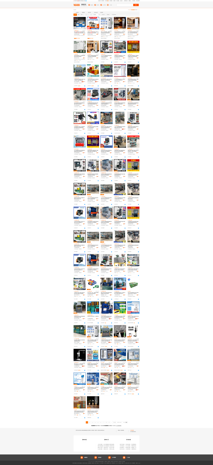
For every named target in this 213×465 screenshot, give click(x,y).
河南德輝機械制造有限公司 (77, 176)
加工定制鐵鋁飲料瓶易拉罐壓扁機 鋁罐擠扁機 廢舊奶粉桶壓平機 (79, 151)
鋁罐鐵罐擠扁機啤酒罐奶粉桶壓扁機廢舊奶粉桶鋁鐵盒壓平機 (79, 175)
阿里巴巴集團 (74, 463)
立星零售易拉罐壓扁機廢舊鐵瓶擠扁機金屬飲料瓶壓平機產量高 (106, 175)
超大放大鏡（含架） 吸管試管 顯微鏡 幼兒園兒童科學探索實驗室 (93, 293)
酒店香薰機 (106, 35)
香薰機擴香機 (83, 59)
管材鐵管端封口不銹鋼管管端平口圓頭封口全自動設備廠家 (79, 32)
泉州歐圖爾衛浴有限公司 (104, 389)
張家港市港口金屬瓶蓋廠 (107, 447)
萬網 (122, 463)
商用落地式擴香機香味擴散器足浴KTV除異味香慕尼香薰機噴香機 (93, 56)
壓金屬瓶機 (122, 430)
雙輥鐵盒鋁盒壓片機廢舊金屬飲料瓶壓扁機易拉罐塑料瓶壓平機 (133, 127)
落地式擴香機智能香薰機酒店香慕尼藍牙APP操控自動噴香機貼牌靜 (133, 32)
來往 (128, 463)
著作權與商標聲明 (101, 461)
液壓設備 (89, 35)
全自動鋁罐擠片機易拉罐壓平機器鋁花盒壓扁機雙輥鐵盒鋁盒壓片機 (133, 175)
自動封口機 (75, 35)
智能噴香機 (136, 35)
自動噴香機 (102, 35)
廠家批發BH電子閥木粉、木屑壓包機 (93, 316)
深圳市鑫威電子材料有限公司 (117, 318)
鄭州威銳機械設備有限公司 (104, 105)
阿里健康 (133, 463)
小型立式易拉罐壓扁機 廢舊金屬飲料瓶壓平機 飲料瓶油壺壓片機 (106, 198)
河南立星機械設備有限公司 (77, 105)
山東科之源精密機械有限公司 (91, 200)
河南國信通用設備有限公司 (104, 81)
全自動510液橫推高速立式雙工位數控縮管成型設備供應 (93, 32)
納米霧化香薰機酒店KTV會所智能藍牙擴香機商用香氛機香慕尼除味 (119, 32)
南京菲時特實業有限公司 (129, 444)
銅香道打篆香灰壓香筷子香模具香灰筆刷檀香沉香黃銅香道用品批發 (93, 412)
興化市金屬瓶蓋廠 (106, 444)
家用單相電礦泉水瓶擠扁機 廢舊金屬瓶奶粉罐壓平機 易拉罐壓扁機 (93, 222)
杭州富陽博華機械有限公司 (91, 318)
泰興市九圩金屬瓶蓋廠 (101, 447)
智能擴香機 (79, 59)
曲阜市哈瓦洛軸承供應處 (77, 318)
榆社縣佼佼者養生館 (129, 447)
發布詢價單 (132, 430)
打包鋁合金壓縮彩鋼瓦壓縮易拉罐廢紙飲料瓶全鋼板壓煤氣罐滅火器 (106, 317)
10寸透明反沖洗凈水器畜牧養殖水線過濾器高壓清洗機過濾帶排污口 (79, 388)
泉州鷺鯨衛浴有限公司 (117, 389)
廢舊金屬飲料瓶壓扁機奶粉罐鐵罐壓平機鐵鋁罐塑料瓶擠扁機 (93, 175)
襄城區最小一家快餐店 (134, 447)
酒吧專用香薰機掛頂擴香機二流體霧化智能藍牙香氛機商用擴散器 (133, 80)
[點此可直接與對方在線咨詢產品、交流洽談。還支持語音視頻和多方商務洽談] (111, 62)
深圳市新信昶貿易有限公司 (117, 271)
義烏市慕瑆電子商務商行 (77, 413)
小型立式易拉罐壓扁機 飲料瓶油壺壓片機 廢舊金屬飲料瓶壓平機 (119, 198)
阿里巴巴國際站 (79, 463)
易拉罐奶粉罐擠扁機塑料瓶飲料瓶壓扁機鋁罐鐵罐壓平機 (119, 175)
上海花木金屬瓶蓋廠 (101, 444)
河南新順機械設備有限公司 (104, 152)
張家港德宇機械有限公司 (77, 34)
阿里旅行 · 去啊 (103, 463)
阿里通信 (119, 463)
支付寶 (126, 463)
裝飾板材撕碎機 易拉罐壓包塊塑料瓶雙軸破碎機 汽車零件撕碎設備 (106, 80)
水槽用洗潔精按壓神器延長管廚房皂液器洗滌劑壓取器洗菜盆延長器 (79, 412)
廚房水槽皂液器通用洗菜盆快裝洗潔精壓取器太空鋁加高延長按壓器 (119, 388)
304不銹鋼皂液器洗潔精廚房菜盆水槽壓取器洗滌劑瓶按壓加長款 (106, 388)
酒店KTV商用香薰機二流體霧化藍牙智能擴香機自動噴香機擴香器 (106, 32)
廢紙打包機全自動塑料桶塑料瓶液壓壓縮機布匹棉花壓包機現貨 (106, 293)
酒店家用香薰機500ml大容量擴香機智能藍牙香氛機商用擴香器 (79, 56)
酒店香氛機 (123, 35)
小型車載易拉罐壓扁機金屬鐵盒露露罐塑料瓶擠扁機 (133, 198)
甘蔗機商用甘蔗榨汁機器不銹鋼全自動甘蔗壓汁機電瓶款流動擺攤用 (119, 269)
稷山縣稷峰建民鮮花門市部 (135, 444)
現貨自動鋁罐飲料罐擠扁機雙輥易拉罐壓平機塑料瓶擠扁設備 (79, 103)
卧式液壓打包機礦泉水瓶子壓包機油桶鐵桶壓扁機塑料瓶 (79, 340)
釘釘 (130, 463)
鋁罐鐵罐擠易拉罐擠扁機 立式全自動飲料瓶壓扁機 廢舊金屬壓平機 (119, 56)
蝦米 (110, 463)
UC (124, 463)
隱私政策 (112, 461)
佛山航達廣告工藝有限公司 (124, 447)
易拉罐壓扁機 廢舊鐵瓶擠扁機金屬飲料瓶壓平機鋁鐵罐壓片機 (106, 103)
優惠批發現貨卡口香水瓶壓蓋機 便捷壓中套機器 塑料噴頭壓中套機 (133, 340)
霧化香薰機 (109, 35)
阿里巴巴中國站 (84, 463)
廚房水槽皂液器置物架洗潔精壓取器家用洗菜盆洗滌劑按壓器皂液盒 (119, 340)
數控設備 (91, 35)
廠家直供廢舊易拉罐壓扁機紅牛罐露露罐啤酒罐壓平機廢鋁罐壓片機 (93, 151)
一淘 (99, 463)
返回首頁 (114, 425)
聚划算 (97, 463)
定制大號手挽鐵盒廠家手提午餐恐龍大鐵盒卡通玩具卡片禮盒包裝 (133, 293)
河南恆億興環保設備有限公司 (91, 105)
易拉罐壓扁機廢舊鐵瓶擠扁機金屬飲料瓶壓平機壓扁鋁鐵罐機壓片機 (93, 103)
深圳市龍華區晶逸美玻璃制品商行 (131, 342)
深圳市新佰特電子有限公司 (117, 81)
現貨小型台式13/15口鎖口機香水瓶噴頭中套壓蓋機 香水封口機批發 (79, 364)
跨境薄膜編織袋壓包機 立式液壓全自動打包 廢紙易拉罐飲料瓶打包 (119, 293)
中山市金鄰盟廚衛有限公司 (131, 389)
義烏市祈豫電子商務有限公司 (117, 342)
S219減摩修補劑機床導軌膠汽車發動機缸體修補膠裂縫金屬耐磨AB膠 (119, 317)
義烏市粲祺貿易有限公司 (77, 389)
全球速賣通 (89, 463)
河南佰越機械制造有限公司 (117, 105)
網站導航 (123, 461)
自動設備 (79, 35)
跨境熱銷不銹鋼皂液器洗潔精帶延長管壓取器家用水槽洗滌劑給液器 (133, 388)
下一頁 (114, 422)
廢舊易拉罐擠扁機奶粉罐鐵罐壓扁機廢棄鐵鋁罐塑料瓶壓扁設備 (133, 103)
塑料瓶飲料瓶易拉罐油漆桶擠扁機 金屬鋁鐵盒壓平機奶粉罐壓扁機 (106, 151)
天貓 (95, 463)
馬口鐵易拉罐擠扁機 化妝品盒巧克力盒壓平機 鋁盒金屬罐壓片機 (79, 222)
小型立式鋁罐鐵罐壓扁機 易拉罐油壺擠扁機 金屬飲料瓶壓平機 (119, 127)
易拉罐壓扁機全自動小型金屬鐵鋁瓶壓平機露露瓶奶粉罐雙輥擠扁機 (79, 127)
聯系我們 (120, 461)
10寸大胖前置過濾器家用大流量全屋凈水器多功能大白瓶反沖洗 (119, 80)
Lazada (139, 463)
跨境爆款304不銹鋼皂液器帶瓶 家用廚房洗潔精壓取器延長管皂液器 (119, 364)
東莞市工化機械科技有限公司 (77, 342)
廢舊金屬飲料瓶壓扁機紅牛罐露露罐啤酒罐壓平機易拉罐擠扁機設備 (133, 56)
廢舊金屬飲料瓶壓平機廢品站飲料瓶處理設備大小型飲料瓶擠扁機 (133, 151)
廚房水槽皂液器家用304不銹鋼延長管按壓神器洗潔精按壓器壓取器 (93, 388)
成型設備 (94, 35)
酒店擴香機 (75, 59)
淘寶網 (93, 463)
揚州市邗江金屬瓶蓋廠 (112, 447)
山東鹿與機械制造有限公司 (104, 318)
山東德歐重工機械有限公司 (117, 200)
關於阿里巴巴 (116, 461)
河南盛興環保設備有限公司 (91, 152)
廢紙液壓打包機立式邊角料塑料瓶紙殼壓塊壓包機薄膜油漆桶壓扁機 (93, 364)
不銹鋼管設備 (82, 35)
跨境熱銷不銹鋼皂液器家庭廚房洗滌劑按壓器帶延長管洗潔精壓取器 (133, 364)
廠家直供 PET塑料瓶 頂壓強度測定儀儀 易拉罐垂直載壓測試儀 (133, 317)
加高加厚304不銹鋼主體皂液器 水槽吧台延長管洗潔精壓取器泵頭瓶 (106, 364)
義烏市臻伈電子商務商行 (91, 389)
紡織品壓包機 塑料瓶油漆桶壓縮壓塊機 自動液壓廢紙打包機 (79, 317)
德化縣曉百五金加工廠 (91, 413)
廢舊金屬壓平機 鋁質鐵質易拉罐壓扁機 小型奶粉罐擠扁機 (93, 127)
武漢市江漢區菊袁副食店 (123, 444)
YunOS (117, 463)
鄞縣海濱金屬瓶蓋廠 (112, 444)
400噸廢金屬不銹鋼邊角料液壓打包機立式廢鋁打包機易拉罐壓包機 (79, 80)
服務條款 (109, 461)
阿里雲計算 (113, 463)
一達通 (136, 463)
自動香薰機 (133, 35)
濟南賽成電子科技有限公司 (131, 318)
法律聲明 (105, 461)
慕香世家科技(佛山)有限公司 (104, 34)
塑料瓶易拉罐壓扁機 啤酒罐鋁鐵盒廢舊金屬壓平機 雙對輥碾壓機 (119, 103)
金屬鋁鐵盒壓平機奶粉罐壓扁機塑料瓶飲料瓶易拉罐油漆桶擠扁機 (119, 151)
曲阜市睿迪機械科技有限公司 (77, 81)
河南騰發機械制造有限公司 (131, 105)
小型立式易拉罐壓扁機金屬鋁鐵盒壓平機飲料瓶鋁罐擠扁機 (106, 56)
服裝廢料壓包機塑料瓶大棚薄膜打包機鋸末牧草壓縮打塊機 (79, 198)
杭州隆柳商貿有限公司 (131, 271)
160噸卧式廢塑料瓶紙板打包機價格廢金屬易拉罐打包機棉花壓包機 (93, 80)
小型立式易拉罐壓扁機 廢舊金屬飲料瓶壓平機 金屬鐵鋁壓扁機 (93, 198)
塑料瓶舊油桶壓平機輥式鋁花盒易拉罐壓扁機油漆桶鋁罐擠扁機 (106, 269)
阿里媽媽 (107, 463)
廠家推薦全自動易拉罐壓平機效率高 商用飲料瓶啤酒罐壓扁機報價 (106, 127)
